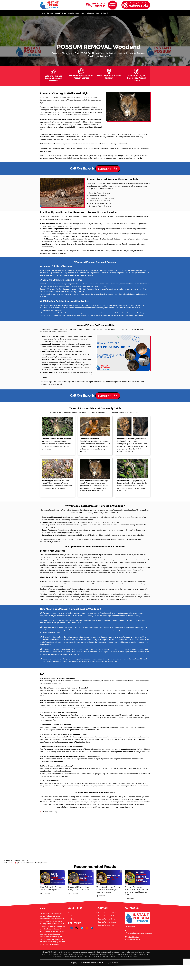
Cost (82, 13)
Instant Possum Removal (93, 963)
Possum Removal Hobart (106, 919)
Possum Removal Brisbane (107, 922)
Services (50, 13)
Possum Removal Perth (106, 925)
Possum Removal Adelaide (107, 913)
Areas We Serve (60, 13)
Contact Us (104, 13)
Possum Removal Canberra (107, 916)
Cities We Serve (73, 13)
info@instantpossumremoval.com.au (137, 933)
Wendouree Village (50, 812)
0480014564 (138, 4)
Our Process (89, 13)
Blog (97, 13)
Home (43, 13)
